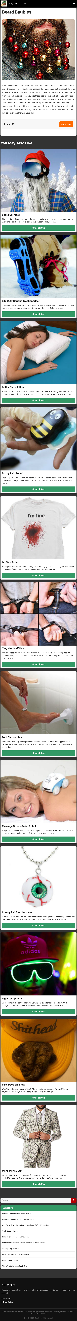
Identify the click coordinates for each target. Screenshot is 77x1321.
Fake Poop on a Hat (13, 1084)
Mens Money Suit (12, 1170)
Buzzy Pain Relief (12, 473)
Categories (12, 3)
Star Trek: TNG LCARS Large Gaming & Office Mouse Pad (26, 1225)
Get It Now (66, 124)
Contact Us (6, 1298)
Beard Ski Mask (11, 214)
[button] (19, 4)
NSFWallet (8, 1284)
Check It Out (38, 228)
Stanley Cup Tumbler (11, 1249)
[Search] (73, 1200)
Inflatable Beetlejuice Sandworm (15, 1237)
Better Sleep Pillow (13, 387)
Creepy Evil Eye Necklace (17, 912)
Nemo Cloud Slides (10, 1260)
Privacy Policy (7, 1302)
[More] (74, 3)
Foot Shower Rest (12, 737)
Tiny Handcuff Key (13, 648)
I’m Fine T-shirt (11, 562)
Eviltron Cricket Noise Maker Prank (16, 1213)
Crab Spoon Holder (10, 1231)
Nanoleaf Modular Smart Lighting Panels (18, 1219)
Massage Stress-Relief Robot (19, 826)
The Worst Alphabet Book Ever (14, 1266)
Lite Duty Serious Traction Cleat (21, 301)
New (24, 3)
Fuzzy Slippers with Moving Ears (15, 1254)
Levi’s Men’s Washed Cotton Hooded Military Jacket (23, 1243)
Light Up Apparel (12, 998)
